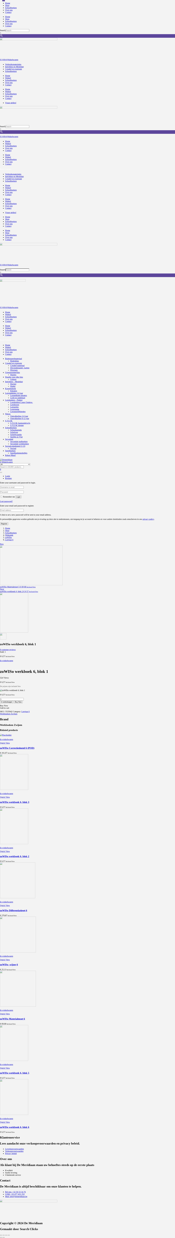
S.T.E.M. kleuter (17, 425)
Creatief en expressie (13, 363)
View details (5, 665)
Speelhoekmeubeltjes (18, 453)
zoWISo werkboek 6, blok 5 (14, 1073)
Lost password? (6, 501)
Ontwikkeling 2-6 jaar (19, 416)
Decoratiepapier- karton (19, 368)
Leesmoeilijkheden (17, 411)
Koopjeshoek (10, 388)
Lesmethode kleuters (18, 395)
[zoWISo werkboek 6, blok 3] (14, 789)
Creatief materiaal (17, 365)
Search (3, 30)
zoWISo (8, 537)
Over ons (9, 10)
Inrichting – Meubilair (14, 382)
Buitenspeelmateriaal (13, 359)
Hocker (13, 384)
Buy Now (18, 702)
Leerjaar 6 (9, 540)
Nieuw (8, 414)
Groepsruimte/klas (12, 372)
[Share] (6, 1235)
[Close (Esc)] (9, 1235)
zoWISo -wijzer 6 (9, 964)
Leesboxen (14, 405)
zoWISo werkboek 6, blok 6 (14, 1127)
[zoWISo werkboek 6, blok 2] (14, 843)
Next (2, 589)
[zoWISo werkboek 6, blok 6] (14, 1114)
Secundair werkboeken (19, 444)
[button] (6, 739)
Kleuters (13, 391)
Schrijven (14, 432)
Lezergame (14, 409)
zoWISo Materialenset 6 (12, 1018)
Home (7, 3)
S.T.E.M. (9, 421)
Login (18, 497)
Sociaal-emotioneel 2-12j (15, 446)
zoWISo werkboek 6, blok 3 (14, 802)
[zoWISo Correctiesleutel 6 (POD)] (6, 735)
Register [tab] (8, 478)
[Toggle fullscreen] (4, 1235)
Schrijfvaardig (16, 435)
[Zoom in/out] (1, 1235)
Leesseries (14, 407)
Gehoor (13, 379)
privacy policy (148, 519)
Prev (2, 544)
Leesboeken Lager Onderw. (21, 402)
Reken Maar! (10, 455)
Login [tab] (7, 476)
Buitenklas (14, 361)
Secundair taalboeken (19, 441)
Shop (7, 5)
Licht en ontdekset (17, 398)
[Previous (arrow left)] (1, 1237)
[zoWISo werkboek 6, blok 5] (14, 1060)
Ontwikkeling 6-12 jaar (19, 418)
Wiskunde (9, 535)
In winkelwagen (6, 661)
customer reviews (8, 650)
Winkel (8, 78)
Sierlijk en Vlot (16, 437)
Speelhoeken (10, 451)
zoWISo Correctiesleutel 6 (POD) (17, 748)
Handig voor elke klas (14, 377)
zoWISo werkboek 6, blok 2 (14, 856)
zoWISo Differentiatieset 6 (13, 910)
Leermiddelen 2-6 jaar (14, 393)
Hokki (12, 386)
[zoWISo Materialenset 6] (18, 1006)
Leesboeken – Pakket (13, 400)
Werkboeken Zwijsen (8, 714)
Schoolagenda (16, 430)
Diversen (14, 370)
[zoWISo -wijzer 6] (18, 952)
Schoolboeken (11, 8)
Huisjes (13, 375)
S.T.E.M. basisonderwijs (20, 423)
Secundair (9, 439)
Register (4, 524)
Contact (8, 12)
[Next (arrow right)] (4, 1237)
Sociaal (13, 448)
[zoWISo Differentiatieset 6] (17, 897)
